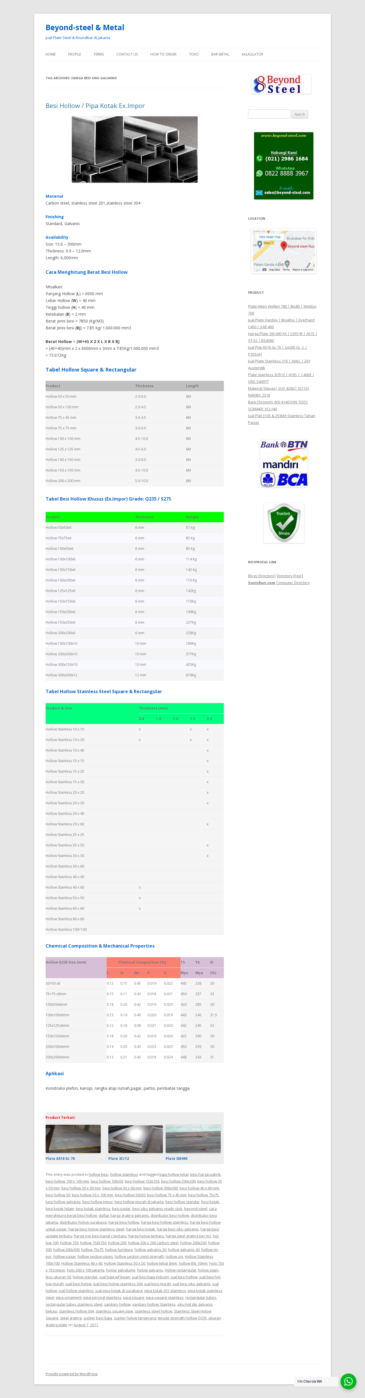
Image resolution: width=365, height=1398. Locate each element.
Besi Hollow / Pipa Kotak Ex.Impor (95, 105)
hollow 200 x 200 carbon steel (153, 1242)
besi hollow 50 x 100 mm (92, 1194)
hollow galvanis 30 (150, 1249)
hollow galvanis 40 (184, 1249)
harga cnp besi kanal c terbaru (100, 1235)
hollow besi (98, 1174)
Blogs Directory (261, 575)
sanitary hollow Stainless (154, 1304)
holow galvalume (120, 1270)
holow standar (85, 1276)
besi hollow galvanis (63, 1201)
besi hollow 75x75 (203, 1194)
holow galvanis (150, 1270)
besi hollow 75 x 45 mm (166, 1194)
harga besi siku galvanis (178, 1229)
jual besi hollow (184, 1276)
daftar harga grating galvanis (124, 1215)
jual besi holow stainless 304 (118, 1283)
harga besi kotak (140, 1229)
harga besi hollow (123, 1222)
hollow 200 (117, 1242)
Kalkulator (252, 54)
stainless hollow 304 (76, 1311)
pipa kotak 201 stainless (165, 1290)
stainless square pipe (114, 1311)
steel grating (71, 1318)
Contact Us (127, 54)
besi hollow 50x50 (130, 1194)
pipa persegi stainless (102, 1297)
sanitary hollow (117, 1304)
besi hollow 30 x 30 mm (81, 1188)
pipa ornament (69, 1297)
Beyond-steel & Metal (85, 27)
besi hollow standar (182, 1201)
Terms (99, 54)
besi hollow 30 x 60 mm (122, 1188)
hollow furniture (119, 1249)
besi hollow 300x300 (160, 1188)
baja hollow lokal (173, 1174)
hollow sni (174, 1256)
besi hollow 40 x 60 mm (199, 1188)
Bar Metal (220, 54)
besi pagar (121, 1208)
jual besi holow (79, 1283)
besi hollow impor (97, 1201)
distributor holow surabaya (83, 1222)
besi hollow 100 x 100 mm (67, 1181)
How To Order (163, 54)
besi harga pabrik (205, 1174)
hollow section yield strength (139, 1256)
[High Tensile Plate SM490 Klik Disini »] (193, 1151)
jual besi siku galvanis (192, 1283)
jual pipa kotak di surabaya (119, 1290)
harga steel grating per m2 (188, 1235)
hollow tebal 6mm (162, 1263)
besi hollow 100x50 (107, 1181)
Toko (194, 54)
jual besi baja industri (150, 1276)
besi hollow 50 (58, 1194)
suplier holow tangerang (135, 1318)
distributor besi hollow (170, 1215)
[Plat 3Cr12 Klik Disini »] (135, 1151)
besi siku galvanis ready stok (157, 1208)
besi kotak (210, 1201)
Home (51, 54)
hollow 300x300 (66, 1249)
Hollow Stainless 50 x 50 (124, 1263)
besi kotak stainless (93, 1208)
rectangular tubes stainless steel (74, 1304)
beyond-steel (195, 1208)
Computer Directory (293, 582)
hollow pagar (64, 1256)
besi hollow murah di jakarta (139, 1201)
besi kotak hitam (60, 1208)
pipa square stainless (165, 1297)
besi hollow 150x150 (142, 1181)
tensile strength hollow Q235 (182, 1318)
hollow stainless (124, 1174)
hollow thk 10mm (193, 1263)
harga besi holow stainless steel (96, 1229)
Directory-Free (289, 575)
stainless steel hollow (153, 1311)
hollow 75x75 (92, 1249)
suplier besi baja (97, 1318)
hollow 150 (69, 1242)
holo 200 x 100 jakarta (85, 1270)
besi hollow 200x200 (178, 1181)
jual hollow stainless (76, 1290)
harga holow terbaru (146, 1235)
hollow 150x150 (93, 1242)
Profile (74, 54)
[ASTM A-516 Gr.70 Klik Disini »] (73, 1151)
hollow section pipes (95, 1256)
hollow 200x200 (193, 1242)
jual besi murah (157, 1283)
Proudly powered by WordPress (72, 1374)
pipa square (133, 1297)
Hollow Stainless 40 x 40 (81, 1263)
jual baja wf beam (115, 1276)
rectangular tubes (200, 1297)
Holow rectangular (180, 1270)
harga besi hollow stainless (164, 1222)
